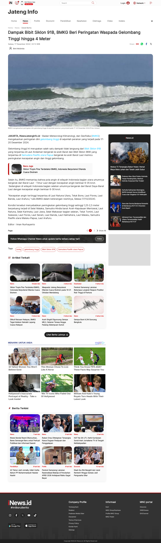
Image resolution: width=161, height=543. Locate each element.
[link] (137, 44)
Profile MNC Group (112, 513)
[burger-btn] (151, 3)
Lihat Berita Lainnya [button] (55, 334)
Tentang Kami (73, 507)
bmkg (18, 249)
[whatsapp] (142, 44)
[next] (97, 231)
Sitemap (71, 530)
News (25, 21)
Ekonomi (50, 21)
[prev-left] (87, 231)
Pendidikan (65, 21)
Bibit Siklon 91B (93, 148)
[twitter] (151, 44)
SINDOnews (144, 510)
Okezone (143, 507)
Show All (102, 231)
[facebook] (146, 44)
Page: (10, 231)
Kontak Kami (73, 527)
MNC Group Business (113, 510)
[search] (92, 3)
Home (14, 21)
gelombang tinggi (49, 139)
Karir (107, 507)
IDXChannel (144, 513)
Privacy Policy (74, 523)
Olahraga (97, 21)
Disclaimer (72, 517)
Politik (37, 21)
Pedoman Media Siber (76, 513)
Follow (99, 239)
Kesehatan (82, 21)
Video (110, 21)
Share (132, 44)
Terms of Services (75, 520)
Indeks (122, 21)
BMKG (95, 136)
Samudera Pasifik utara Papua (37, 155)
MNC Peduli (110, 517)
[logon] (10, 3)
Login (123, 3)
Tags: (10, 248)
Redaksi (71, 510)
